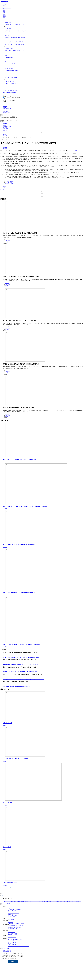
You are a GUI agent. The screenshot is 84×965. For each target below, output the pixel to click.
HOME (4, 134)
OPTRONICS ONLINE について (10, 950)
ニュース (5, 135)
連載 (4, 17)
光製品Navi (10, 922)
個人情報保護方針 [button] (12, 958)
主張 (4, 11)
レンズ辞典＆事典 (12, 937)
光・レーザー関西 (12, 910)
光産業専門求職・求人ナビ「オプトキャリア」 (18, 925)
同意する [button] (13, 961)
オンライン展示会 (12, 916)
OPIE (9, 908)
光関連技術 (5, 147)
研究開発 (5, 148)
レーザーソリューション (13, 913)
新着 (4, 10)
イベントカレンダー (4, 2)
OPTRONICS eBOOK (12, 934)
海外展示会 (10, 914)
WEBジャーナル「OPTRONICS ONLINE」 (17, 940)
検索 (2, 114)
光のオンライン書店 (12, 933)
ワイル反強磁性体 (9, 181)
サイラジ (5, 16)
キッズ (4, 15)
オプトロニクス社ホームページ (15, 939)
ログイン (5, 4)
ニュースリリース (75, 150)
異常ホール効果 (8, 182)
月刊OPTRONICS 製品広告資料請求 (16, 923)
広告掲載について (7, 951)
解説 (4, 12)
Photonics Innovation (12, 911)
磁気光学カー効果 (9, 183)
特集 (4, 14)
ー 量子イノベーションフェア (15, 909)
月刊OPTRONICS (11, 932)
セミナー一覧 (11, 919)
